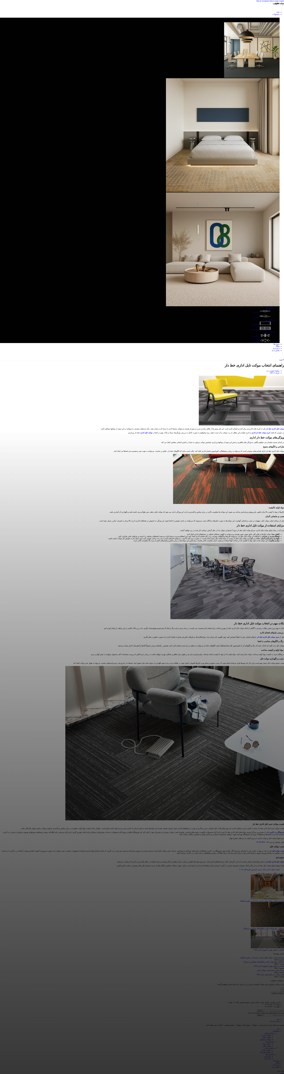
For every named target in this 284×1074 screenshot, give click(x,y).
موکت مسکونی (265, 1039)
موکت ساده (256, 324)
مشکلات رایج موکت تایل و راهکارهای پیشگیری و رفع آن (263, 928)
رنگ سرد (267, 1056)
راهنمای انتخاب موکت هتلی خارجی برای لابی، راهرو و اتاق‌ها (262, 901)
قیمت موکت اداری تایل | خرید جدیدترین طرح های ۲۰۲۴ (259, 869)
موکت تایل (256, 312)
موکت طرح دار (255, 329)
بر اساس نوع (270, 308)
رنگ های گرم (256, 341)
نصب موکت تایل (278, 851)
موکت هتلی (266, 1037)
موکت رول (256, 317)
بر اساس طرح (270, 320)
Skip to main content (277, 1)
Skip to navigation (263, 1)
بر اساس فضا (270, 1033)
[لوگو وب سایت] (275, 8)
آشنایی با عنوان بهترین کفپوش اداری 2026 (269, 950)
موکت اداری (266, 1035)
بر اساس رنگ (270, 332)
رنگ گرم (267, 1058)
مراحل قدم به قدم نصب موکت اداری (270, 970)
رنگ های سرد (256, 336)
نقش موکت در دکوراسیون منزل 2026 (270, 974)
